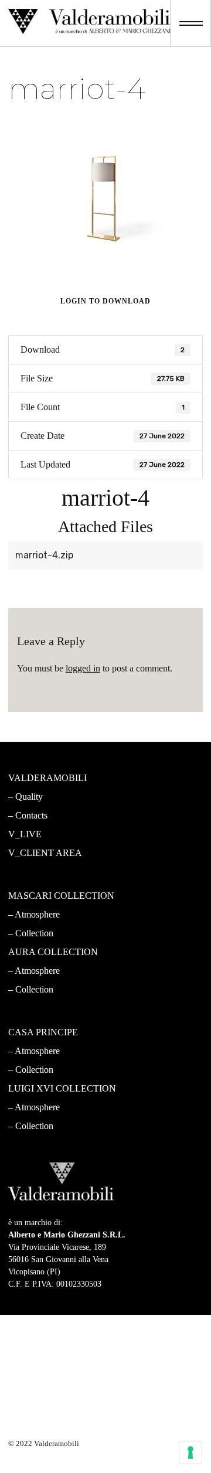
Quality (29, 797)
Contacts (31, 815)
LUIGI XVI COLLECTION (62, 1088)
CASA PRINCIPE (43, 1032)
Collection (34, 933)
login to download (105, 301)
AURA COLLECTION (53, 952)
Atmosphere (37, 914)
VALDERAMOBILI (47, 778)
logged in (83, 668)
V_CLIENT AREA (45, 853)
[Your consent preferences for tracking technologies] (190, 1452)
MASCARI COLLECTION (61, 896)
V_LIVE (25, 834)
